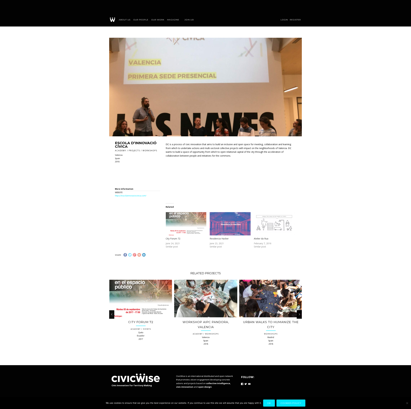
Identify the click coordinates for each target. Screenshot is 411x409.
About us (124, 19)
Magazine (173, 19)
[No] (407, 403)
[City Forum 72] (186, 223)
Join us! (189, 19)
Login (284, 19)
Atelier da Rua (261, 238)
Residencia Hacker (219, 238)
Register (295, 19)
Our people (140, 19)
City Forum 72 (173, 238)
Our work (157, 19)
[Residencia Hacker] (230, 223)
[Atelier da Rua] (274, 223)
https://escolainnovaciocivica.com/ (130, 195)
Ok (269, 403)
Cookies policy (290, 403)
